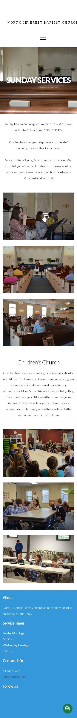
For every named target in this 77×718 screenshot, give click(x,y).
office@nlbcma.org (14, 676)
